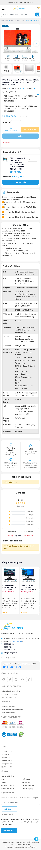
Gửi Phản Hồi (8, 830)
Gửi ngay (8, 809)
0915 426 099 (12, 667)
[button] (36, 43)
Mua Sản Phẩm (20, 182)
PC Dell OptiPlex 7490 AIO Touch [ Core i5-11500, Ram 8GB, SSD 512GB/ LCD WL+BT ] (28, 589)
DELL (34, 88)
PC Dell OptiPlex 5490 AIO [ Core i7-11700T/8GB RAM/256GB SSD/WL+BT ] (9, 589)
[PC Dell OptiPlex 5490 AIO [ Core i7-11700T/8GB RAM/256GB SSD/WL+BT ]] (10, 575)
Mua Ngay (20, 136)
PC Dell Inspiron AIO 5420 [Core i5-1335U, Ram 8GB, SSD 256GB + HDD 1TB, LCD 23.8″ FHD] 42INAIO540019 (17, 163)
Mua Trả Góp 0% (30, 129)
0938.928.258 (9, 644)
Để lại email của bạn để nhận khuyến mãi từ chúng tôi (19, 798)
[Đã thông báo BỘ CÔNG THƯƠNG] (9, 735)
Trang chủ (4, 20)
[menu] (3, 8)
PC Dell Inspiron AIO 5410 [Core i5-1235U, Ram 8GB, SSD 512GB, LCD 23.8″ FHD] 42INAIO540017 (20, 82)
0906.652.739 (9, 647)
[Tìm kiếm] (37, 14)
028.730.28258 (9, 650)
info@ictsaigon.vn (10, 653)
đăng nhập (17, 536)
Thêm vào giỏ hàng (11, 130)
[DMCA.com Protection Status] (21, 735)
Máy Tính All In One (17, 20)
